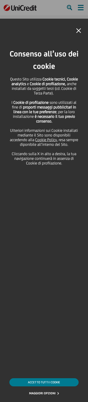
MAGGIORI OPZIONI (42, 393)
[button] (78, 31)
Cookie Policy (46, 139)
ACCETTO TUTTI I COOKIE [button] (44, 382)
